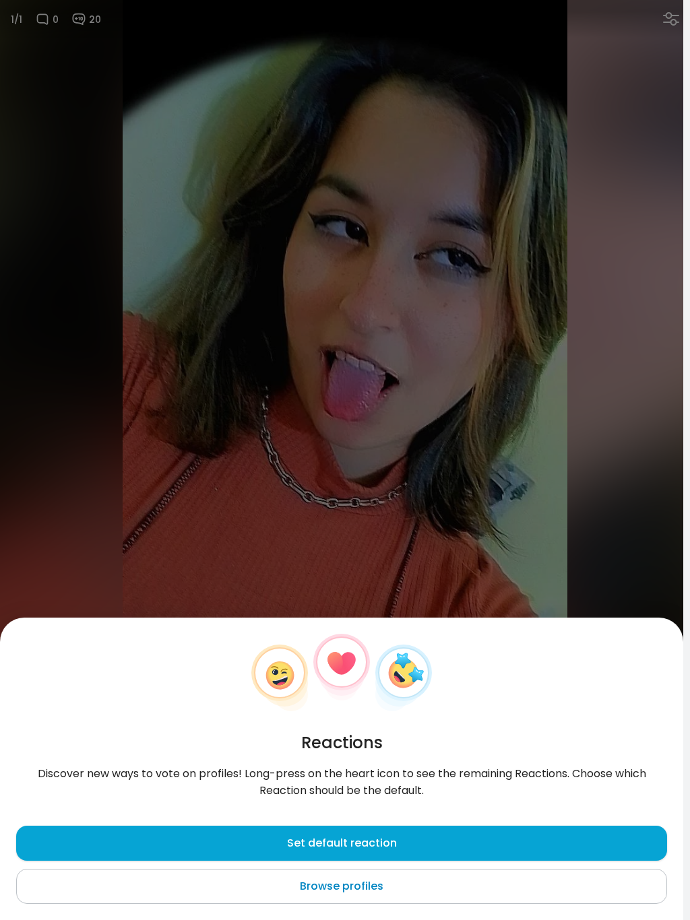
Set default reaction (342, 843)
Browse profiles (341, 886)
